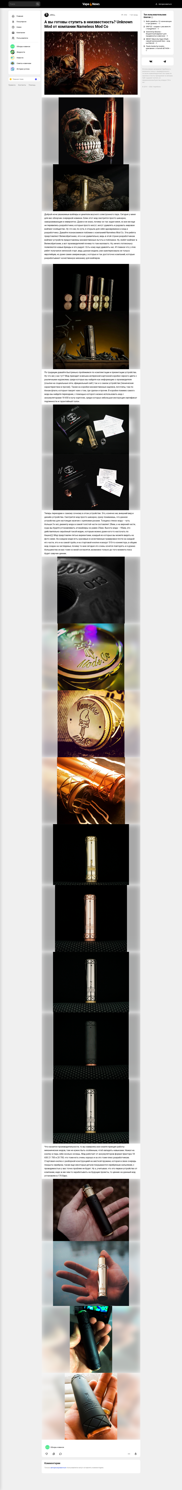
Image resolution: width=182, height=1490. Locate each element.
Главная (20, 16)
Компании (21, 33)
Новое (19, 27)
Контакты (22, 85)
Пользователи (22, 38)
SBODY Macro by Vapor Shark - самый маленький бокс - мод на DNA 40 (158, 41)
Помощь (32, 85)
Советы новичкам (24, 63)
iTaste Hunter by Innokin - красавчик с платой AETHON (158, 48)
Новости (20, 58)
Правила (11, 85)
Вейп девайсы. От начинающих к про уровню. (159, 22)
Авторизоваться (165, 4)
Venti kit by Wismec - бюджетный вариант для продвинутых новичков (157, 34)
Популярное (21, 22)
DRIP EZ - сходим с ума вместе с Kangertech (158, 28)
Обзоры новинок (23, 46)
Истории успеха (23, 69)
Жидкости (21, 52)
